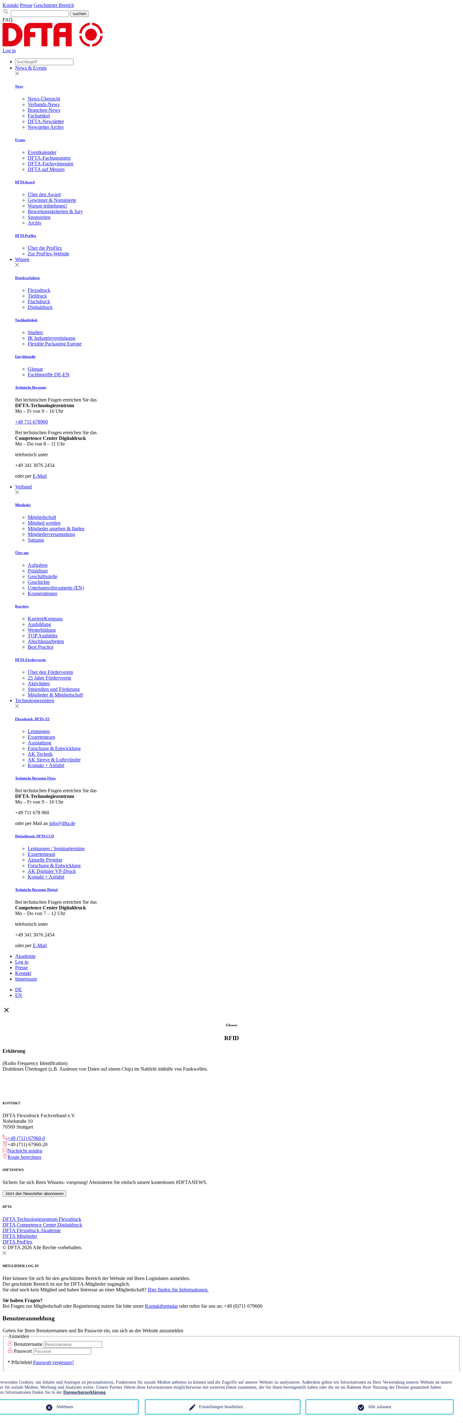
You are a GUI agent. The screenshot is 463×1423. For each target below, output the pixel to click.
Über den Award (44, 194)
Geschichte (39, 582)
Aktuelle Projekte (45, 859)
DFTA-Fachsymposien (50, 163)
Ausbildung (39, 624)
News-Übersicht (44, 98)
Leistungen (39, 731)
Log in (9, 50)
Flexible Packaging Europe (55, 343)
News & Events (31, 68)
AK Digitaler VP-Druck (52, 871)
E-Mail (40, 476)
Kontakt (11, 5)
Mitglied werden (44, 523)
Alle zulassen (379, 1406)
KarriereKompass (45, 618)
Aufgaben (38, 565)
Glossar (35, 369)
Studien (35, 332)
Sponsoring (39, 217)
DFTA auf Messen (46, 169)
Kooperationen (42, 593)
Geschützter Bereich (54, 5)
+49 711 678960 (31, 421)
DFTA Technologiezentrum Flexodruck (42, 1219)
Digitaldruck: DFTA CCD (34, 836)
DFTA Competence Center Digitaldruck (42, 1224)
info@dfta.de (62, 823)
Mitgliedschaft (42, 517)
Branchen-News (44, 110)
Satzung (36, 540)
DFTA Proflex (25, 235)
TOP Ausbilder (43, 635)
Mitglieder (23, 505)
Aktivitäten (39, 683)
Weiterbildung (42, 630)
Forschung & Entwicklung (54, 748)
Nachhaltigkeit (26, 320)
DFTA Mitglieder (20, 1236)
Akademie (25, 956)
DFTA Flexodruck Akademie (32, 1230)
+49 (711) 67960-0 (26, 1138)
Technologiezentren (34, 700)
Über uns (22, 553)
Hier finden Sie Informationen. (178, 1289)
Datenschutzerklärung (84, 1392)
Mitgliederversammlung (51, 534)
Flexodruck (39, 290)
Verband (23, 486)
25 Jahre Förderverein (49, 677)
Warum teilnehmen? (47, 205)
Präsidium (38, 570)
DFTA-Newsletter (46, 121)
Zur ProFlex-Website (48, 253)
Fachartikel (39, 115)
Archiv (35, 222)
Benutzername (28, 1344)
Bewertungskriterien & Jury (55, 211)
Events (20, 140)
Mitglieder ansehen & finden (56, 528)
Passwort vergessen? (53, 1362)
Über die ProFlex (45, 248)
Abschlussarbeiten (46, 641)
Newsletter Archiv (46, 127)
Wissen (22, 259)
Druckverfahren (27, 278)
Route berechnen (24, 1157)
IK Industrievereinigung (51, 338)
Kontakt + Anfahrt (46, 765)
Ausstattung (39, 742)
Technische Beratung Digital (36, 889)
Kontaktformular (161, 1306)
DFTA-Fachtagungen (49, 158)
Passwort (23, 1351)
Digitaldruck (40, 307)
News (19, 86)
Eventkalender (42, 152)
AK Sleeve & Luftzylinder (54, 759)
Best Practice (41, 647)
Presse (26, 5)
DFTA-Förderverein (30, 660)
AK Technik (40, 754)
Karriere (22, 606)
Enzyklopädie (25, 356)
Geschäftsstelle (42, 576)
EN (18, 995)
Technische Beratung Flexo (35, 778)
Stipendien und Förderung (54, 689)
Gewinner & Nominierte (52, 200)
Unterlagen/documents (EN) (56, 587)
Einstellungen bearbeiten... (223, 1406)
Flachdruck (39, 301)
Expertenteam (41, 737)
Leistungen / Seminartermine (56, 848)
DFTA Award (25, 182)
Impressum (26, 979)
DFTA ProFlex (17, 1241)
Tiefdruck (37, 296)
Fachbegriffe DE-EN (49, 374)
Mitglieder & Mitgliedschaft (55, 694)
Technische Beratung (30, 387)
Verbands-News (44, 104)
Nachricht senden (25, 1150)
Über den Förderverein (50, 672)
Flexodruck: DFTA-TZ (32, 719)
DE (18, 989)
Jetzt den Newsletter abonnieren (34, 1193)
